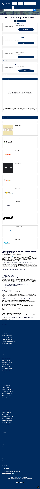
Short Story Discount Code (6, 401)
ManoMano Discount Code (6, 422)
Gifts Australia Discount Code (7, 393)
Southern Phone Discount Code (7, 418)
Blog (3, 458)
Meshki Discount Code (6, 347)
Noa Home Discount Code (6, 376)
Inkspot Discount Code (6, 370)
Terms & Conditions (5, 448)
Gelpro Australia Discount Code (7, 362)
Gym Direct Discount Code (6, 385)
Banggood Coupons (18, 163)
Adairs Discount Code (5, 345)
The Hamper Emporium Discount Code (8, 341)
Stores (3, 436)
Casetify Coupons (17, 213)
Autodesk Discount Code (6, 414)
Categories (4, 441)
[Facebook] (17, 482)
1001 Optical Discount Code (6, 387)
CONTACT (34, 3)
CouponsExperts (14, 288)
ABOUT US (30, 3)
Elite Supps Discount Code (6, 331)
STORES (16, 3)
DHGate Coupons (17, 188)
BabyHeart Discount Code (6, 412)
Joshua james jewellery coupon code (16, 256)
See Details (5, 33)
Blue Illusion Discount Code (6, 374)
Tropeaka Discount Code (6, 333)
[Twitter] (18, 482)
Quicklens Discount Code (6, 349)
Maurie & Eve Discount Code (7, 351)
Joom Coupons (17, 201)
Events (3, 460)
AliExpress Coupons (18, 150)
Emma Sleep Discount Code (6, 364)
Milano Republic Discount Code (7, 397)
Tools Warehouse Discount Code (7, 391)
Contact (3, 450)
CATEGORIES (26, 3)
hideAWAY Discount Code (6, 358)
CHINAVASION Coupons (18, 226)
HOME (13, 3)
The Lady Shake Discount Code (7, 339)
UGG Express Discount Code (6, 395)
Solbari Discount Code (5, 356)
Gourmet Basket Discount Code (7, 343)
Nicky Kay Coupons (18, 125)
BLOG (13, 7)
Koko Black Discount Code (6, 408)
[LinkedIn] (23, 482)
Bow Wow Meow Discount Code (7, 416)
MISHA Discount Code (5, 410)
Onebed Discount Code (6, 366)
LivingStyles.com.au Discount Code (7, 389)
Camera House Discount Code (7, 420)
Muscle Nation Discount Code (7, 329)
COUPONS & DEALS (20, 3)
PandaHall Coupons (18, 138)
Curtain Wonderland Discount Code (8, 399)
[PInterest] (20, 482)
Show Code (27, 29)
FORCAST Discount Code (6, 381)
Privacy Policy (4, 446)
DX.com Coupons (17, 239)
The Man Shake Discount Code (7, 337)
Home (3, 434)
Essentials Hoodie (5, 424)
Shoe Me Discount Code (6, 360)
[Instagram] (21, 482)
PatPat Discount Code (5, 383)
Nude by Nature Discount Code (7, 372)
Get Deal (26, 56)
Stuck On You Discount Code (7, 335)
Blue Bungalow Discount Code (7, 368)
